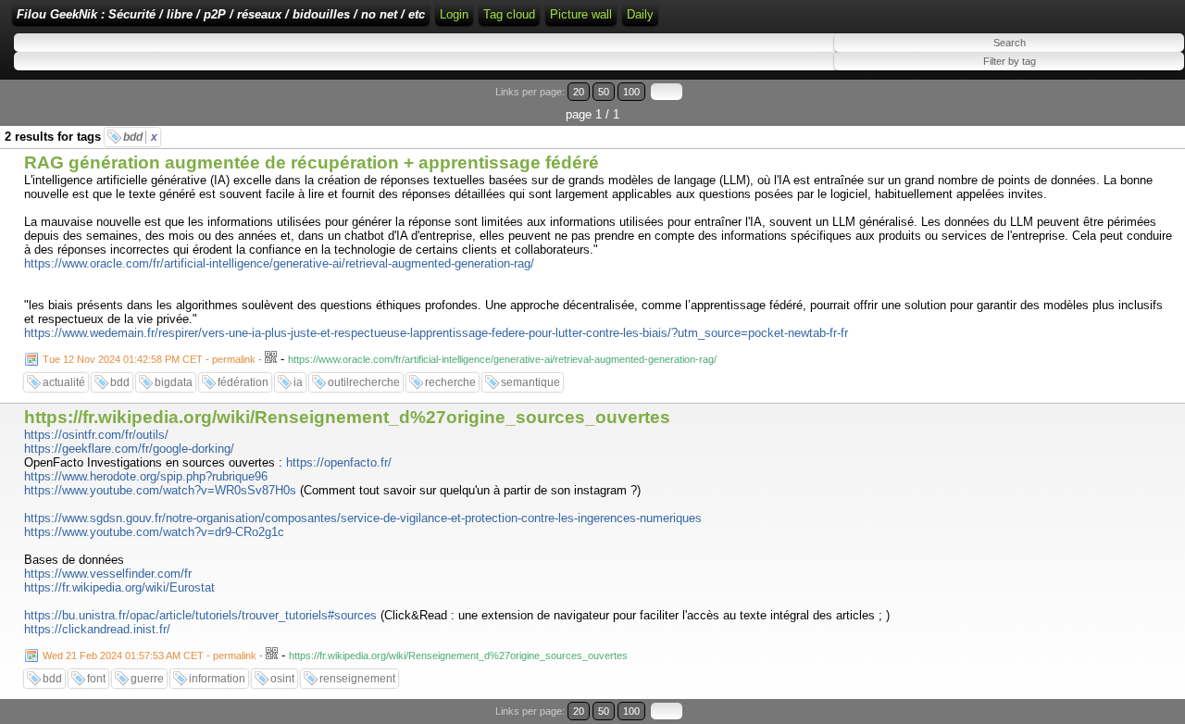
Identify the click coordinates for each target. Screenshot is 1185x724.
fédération (243, 382)
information (217, 678)
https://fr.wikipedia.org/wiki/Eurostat (119, 587)
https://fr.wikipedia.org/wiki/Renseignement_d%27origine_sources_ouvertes (347, 417)
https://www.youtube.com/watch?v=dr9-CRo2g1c (154, 532)
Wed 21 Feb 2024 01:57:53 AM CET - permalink (149, 655)
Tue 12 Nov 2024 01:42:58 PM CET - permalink (149, 359)
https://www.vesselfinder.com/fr (108, 573)
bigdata (174, 382)
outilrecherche (364, 382)
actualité (64, 382)
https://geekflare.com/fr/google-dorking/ (129, 449)
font (96, 678)
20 (578, 91)
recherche (450, 382)
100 (631, 91)
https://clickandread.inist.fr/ (97, 629)
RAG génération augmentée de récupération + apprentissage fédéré (311, 162)
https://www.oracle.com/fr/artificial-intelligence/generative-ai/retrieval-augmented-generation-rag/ (279, 263)
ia (298, 382)
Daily (640, 14)
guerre (147, 678)
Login (454, 14)
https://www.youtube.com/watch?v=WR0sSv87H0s (160, 490)
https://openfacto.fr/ (339, 462)
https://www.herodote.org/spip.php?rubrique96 (146, 476)
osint (282, 678)
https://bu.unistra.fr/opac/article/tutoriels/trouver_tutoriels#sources (200, 615)
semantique (530, 382)
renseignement (357, 678)
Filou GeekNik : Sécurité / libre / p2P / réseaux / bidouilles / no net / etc (221, 14)
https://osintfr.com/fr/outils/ (96, 435)
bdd (140, 137)
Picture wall (581, 14)
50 (603, 91)
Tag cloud (509, 14)
